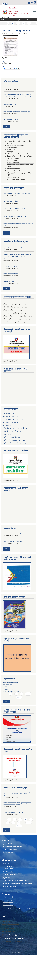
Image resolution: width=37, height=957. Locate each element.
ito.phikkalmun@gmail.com (14, 935)
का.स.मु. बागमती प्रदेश (8, 689)
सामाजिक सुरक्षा (7, 866)
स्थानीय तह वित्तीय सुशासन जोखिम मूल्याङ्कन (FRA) (15, 443)
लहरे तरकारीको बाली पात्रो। (10, 104)
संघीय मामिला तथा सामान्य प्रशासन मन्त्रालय (13, 419)
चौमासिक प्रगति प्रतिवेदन (10, 900)
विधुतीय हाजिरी (7, 878)
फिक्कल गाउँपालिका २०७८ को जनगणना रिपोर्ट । (17, 909)
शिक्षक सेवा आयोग (7, 425)
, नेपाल (12, 413)
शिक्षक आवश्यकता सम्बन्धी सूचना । (12, 119)
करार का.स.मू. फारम (7, 685)
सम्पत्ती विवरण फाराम (7, 687)
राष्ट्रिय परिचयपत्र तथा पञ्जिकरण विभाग (12, 431)
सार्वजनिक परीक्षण (8, 906)
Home (3, 24)
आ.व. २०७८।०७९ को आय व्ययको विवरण (13, 534)
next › (28, 694)
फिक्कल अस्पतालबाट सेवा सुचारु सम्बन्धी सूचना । (15, 208)
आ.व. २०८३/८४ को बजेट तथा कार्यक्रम (13, 87)
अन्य (6, 126)
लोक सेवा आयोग (6, 413)
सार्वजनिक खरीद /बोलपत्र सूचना (12, 846)
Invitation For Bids (9, 281)
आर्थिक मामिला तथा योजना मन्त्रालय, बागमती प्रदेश (15, 428)
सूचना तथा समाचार (7, 61)
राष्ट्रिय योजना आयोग (8, 434)
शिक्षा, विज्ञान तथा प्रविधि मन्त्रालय (11, 422)
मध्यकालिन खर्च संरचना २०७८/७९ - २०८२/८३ (15, 216)
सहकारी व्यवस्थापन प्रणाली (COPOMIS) (15, 880)
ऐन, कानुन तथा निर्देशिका (10, 849)
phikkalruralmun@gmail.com (14, 938)
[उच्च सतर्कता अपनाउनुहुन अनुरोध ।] (10, 45)
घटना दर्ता (6, 863)
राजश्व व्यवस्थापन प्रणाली (10, 875)
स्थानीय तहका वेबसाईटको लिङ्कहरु (11, 437)
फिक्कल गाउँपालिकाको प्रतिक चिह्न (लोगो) (13, 812)
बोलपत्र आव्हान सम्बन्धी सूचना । (11, 273)
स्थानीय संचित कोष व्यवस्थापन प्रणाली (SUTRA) (17, 883)
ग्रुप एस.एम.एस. (7, 872)
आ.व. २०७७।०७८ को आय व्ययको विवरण (13, 541)
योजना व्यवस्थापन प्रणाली (10, 886)
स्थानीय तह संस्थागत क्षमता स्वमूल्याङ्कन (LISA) (14, 440)
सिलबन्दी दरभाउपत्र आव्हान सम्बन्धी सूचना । (14, 247)
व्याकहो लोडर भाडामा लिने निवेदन (10, 682)
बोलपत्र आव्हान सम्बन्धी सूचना (11, 266)
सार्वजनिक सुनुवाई (8, 903)
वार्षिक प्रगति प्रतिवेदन (9, 897)
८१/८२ (4, 66)
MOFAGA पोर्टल (8, 869)
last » (18, 697)
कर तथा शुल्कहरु (8, 852)
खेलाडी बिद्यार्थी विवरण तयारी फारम (11, 691)
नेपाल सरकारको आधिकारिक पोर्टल (11, 416)
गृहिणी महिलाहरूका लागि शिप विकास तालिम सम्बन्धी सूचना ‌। (18, 111)
